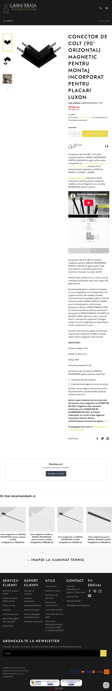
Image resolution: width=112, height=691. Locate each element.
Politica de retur (11, 614)
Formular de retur (54, 609)
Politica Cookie (31, 610)
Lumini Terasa (14, 668)
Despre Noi (8, 626)
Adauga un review (56, 473)
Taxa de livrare (85, 117)
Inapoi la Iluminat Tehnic (57, 560)
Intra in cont (104, 21)
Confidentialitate (32, 605)
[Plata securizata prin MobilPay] (81, 673)
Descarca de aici (76, 178)
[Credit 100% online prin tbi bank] (100, 673)
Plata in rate (9, 605)
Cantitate (72, 128)
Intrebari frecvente (33, 621)
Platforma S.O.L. (53, 590)
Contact (7, 610)
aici (105, 421)
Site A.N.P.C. (51, 586)
